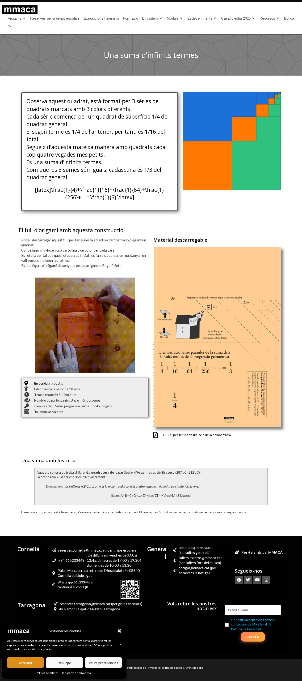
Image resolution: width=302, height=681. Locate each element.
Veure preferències (103, 663)
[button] (119, 631)
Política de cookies (172, 667)
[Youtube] (257, 580)
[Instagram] (266, 580)
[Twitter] (248, 580)
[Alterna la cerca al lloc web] (9, 27)
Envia (252, 636)
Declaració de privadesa (76, 673)
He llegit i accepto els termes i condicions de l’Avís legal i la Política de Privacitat (253, 624)
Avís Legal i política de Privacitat (139, 667)
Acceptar (25, 663)
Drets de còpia (195, 667)
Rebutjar (64, 663)
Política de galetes (47, 673)
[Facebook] (239, 580)
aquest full (60, 240)
